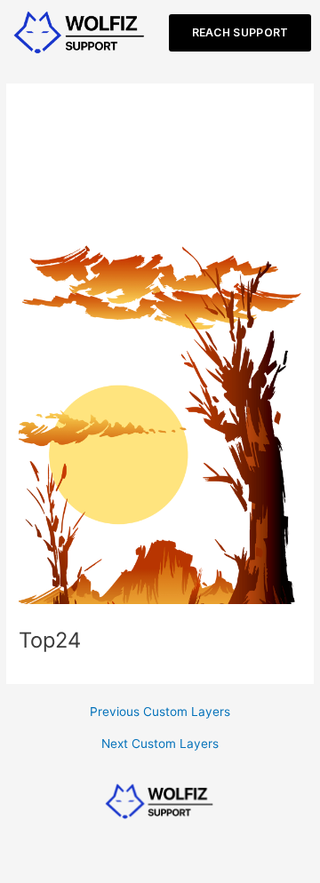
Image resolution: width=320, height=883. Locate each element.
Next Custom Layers (160, 744)
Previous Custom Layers (160, 712)
